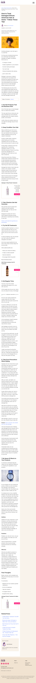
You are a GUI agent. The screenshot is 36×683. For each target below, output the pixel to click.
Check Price (17, 194)
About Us (16, 662)
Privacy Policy (27, 662)
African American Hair (7, 7)
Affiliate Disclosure (28, 665)
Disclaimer (27, 663)
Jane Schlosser (10, 25)
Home (2, 7)
